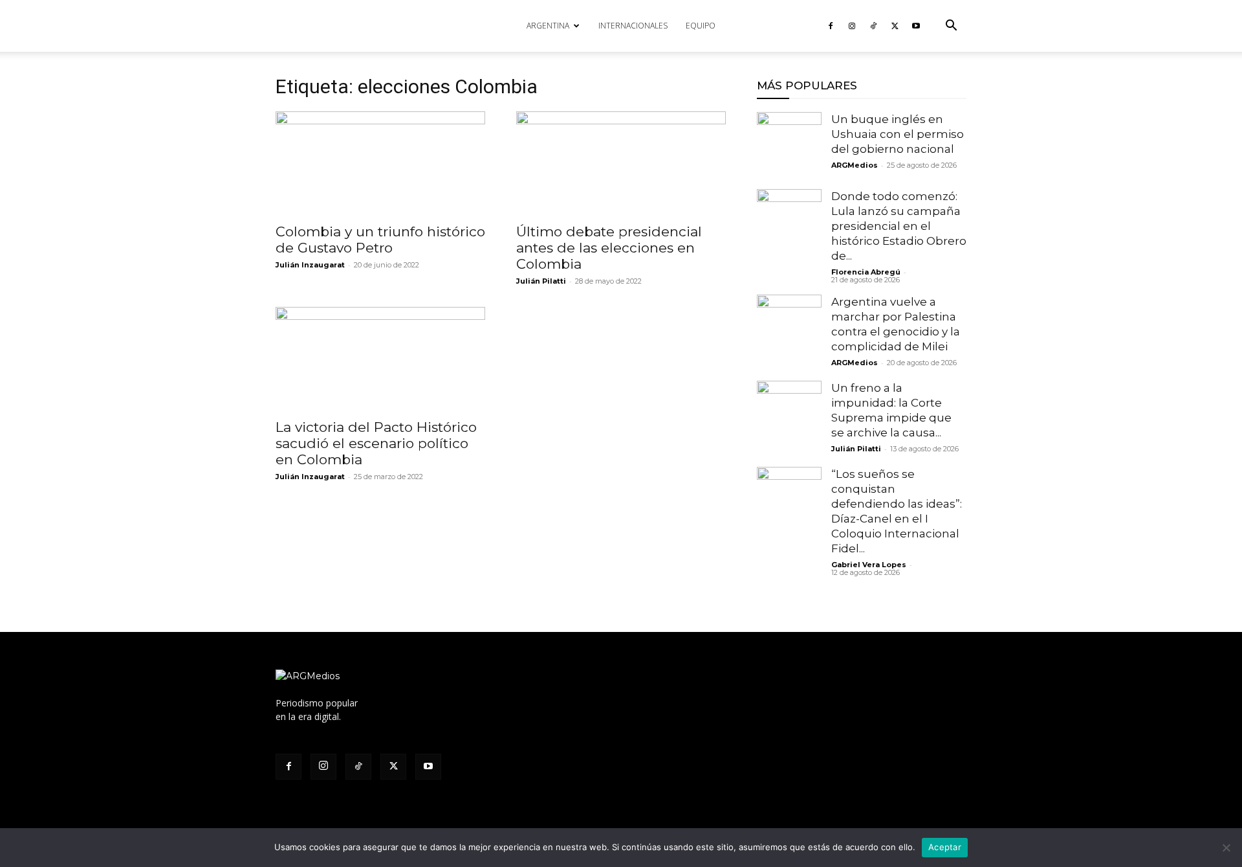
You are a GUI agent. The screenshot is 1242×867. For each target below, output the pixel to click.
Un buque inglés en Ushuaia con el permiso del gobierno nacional (897, 134)
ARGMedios (854, 165)
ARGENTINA (548, 25)
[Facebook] (830, 26)
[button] (950, 27)
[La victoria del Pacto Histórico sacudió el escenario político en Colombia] (380, 359)
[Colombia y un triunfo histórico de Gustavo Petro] (380, 163)
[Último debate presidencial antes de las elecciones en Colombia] (621, 163)
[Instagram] (852, 26)
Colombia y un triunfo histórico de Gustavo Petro (380, 239)
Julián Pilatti (541, 281)
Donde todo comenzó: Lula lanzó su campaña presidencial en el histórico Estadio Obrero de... (898, 226)
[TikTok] (873, 26)
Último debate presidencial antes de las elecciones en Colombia (609, 247)
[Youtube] (916, 26)
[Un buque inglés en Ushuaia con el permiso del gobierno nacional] (789, 144)
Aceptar (944, 847)
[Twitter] (894, 26)
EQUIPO (700, 25)
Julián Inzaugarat (310, 264)
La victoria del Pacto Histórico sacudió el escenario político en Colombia (376, 443)
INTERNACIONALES (633, 25)
